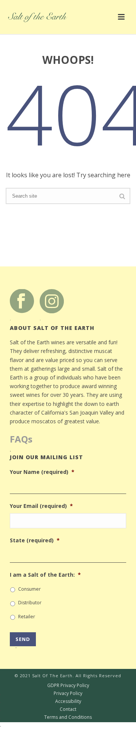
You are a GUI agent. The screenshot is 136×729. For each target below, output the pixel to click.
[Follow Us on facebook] (22, 300)
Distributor (30, 602)
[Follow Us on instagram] (52, 300)
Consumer (29, 589)
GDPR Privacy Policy (44, 686)
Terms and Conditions (46, 717)
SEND (22, 641)
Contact (38, 709)
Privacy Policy (41, 693)
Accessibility (40, 701)
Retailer (26, 616)
